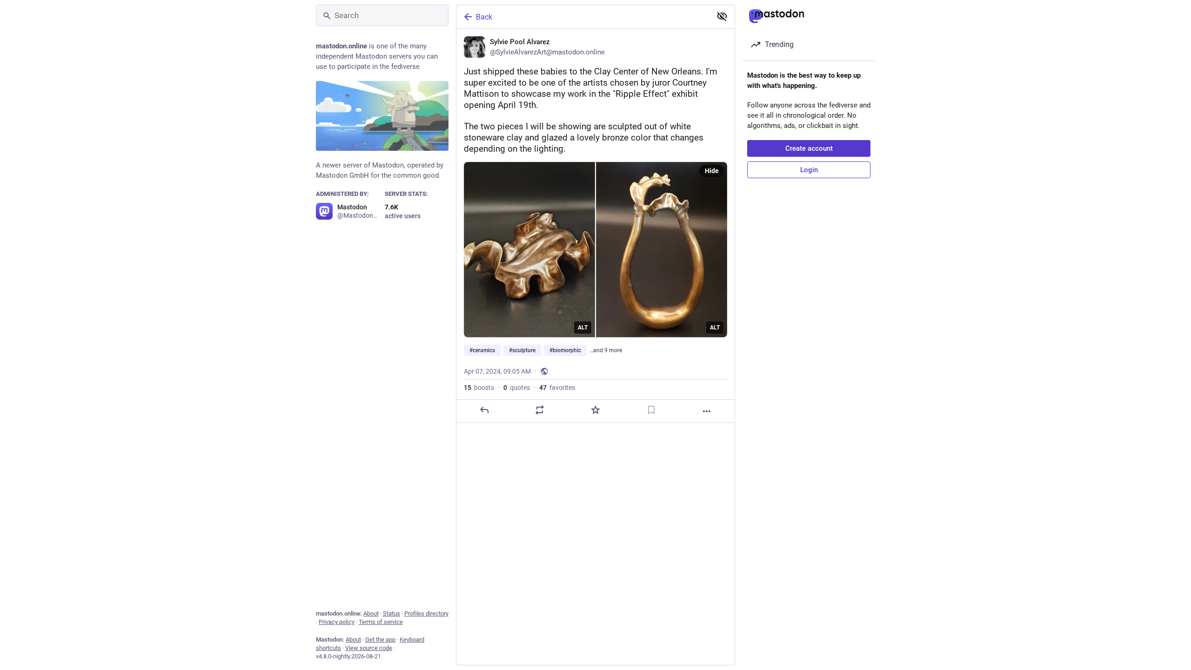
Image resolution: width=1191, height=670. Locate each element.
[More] (706, 411)
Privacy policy (337, 621)
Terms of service (381, 621)
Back (484, 17)
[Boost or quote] (539, 409)
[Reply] (484, 409)
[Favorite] (595, 409)
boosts (479, 387)
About (371, 613)
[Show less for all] (722, 16)
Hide (712, 170)
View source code (368, 647)
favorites (557, 387)
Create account (809, 148)
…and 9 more (605, 350)
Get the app (380, 639)
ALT (583, 327)
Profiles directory (426, 613)
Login (809, 170)
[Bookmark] (651, 409)
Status (391, 613)
